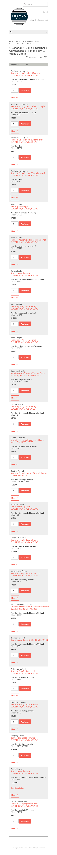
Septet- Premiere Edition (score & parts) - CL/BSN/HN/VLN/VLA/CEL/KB (29, 241)
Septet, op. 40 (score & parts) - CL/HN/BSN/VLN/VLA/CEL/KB (24, 341)
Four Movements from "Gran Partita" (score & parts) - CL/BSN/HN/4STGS (30, 608)
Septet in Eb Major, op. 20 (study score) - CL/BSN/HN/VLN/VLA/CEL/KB (28, 174)
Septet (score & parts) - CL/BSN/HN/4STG (29, 640)
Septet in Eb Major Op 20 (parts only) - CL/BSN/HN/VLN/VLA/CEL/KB (27, 74)
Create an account (41, 20)
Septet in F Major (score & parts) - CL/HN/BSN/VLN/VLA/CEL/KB (25, 541)
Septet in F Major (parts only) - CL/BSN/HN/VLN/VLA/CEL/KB (24, 672)
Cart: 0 (45, 12)
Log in (31, 20)
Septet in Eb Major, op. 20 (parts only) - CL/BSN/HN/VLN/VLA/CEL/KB (28, 141)
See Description (17, 788)
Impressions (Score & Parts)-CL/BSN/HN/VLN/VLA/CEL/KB (24, 739)
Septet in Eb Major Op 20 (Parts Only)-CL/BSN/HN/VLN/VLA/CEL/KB (28, 107)
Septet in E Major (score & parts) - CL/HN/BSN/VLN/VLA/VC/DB (25, 805)
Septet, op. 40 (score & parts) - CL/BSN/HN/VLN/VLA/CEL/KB (24, 307)
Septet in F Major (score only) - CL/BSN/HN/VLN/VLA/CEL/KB (24, 705)
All (17, 41)
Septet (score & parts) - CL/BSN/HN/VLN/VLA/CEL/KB (24, 274)
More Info (14, 98)
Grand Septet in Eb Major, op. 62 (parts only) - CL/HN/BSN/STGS (27, 441)
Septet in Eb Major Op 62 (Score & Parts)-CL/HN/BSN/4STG (29, 474)
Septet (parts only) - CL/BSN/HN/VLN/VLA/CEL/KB (24, 207)
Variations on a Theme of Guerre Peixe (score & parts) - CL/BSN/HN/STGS (28, 374)
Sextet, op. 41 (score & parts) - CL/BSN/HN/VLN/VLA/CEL (24, 407)
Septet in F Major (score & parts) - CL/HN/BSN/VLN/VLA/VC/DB (25, 574)
